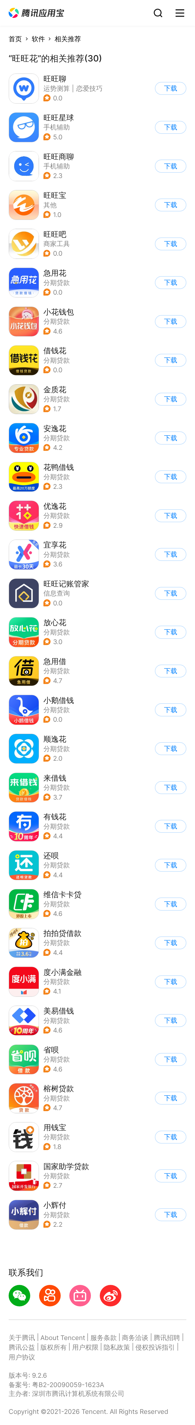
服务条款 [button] (103, 1338)
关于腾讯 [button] (22, 1338)
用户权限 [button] (85, 1347)
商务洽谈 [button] (135, 1338)
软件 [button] (38, 39)
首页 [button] (15, 39)
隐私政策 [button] (117, 1347)
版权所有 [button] (53, 1347)
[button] (36, 13)
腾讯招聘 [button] (167, 1338)
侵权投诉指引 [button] (155, 1347)
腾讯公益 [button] (22, 1347)
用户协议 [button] (22, 1357)
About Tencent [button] (62, 1338)
